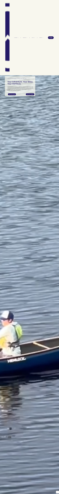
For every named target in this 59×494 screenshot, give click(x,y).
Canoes (15, 37)
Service (24, 37)
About (40, 37)
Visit (33, 37)
